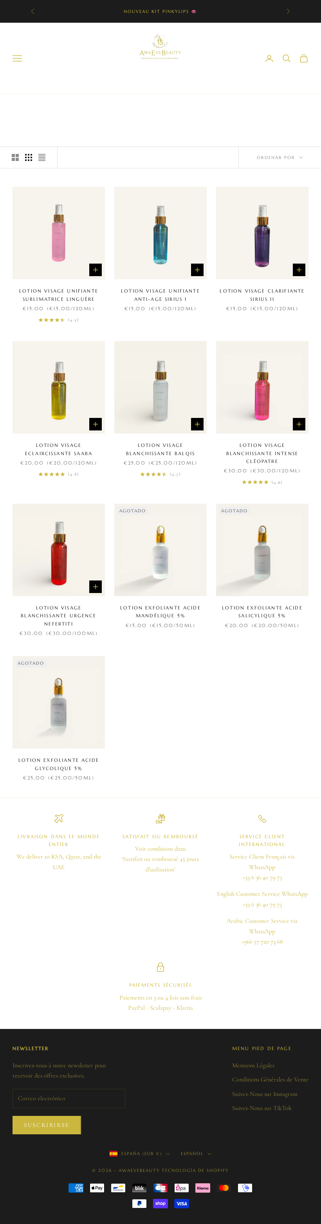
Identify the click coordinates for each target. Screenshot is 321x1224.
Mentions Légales (253, 1065)
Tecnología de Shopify (195, 1170)
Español (192, 1153)
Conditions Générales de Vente (270, 1079)
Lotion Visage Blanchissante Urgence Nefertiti (58, 616)
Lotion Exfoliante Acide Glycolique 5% (58, 764)
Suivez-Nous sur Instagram (265, 1094)
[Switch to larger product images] (15, 157)
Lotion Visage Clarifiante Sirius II (262, 295)
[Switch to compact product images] (41, 157)
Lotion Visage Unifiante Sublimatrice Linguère (58, 295)
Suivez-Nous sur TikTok (262, 1108)
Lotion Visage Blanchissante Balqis (160, 449)
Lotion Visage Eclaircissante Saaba (58, 449)
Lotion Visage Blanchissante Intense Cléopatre (262, 453)
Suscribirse (47, 1124)
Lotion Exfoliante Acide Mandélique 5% (160, 611)
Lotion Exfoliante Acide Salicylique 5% (262, 611)
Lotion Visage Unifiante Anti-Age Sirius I (160, 295)
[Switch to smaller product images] (28, 157)
